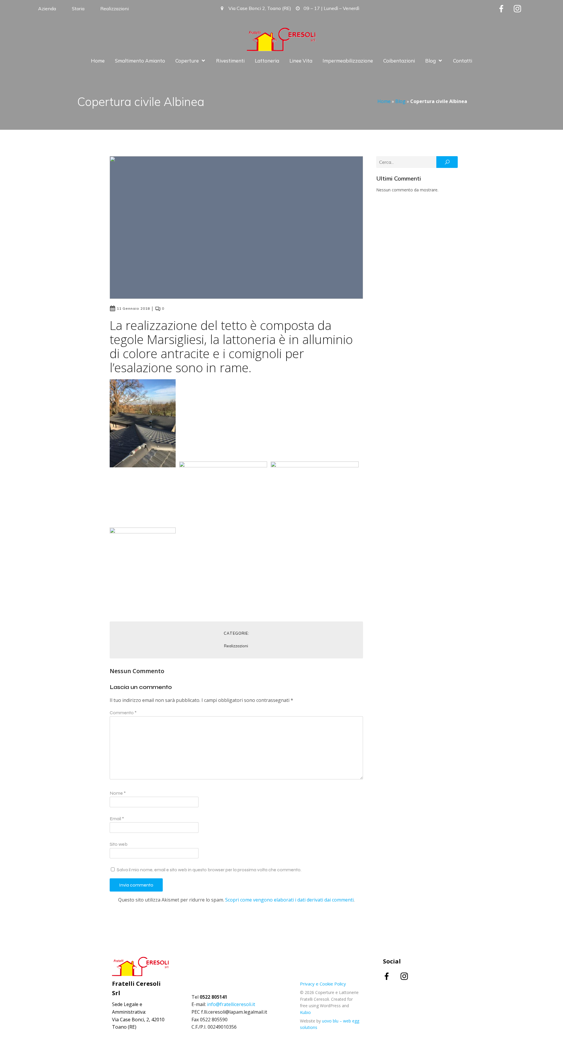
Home (98, 61)
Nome (118, 793)
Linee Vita (300, 61)
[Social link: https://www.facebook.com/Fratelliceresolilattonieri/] (392, 976)
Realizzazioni (114, 8)
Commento (123, 712)
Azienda (47, 8)
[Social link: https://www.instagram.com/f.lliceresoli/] (522, 8)
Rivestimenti (230, 61)
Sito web (119, 844)
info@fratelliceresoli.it (231, 1004)
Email (117, 818)
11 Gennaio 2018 (133, 308)
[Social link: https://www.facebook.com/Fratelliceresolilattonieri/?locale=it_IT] (506, 8)
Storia (78, 8)
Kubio (305, 1012)
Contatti (462, 61)
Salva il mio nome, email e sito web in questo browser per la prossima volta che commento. (209, 869)
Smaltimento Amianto (140, 61)
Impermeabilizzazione (348, 61)
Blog (400, 101)
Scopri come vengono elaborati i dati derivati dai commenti (289, 900)
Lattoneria (267, 61)
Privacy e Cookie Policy (323, 984)
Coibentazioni (399, 61)
